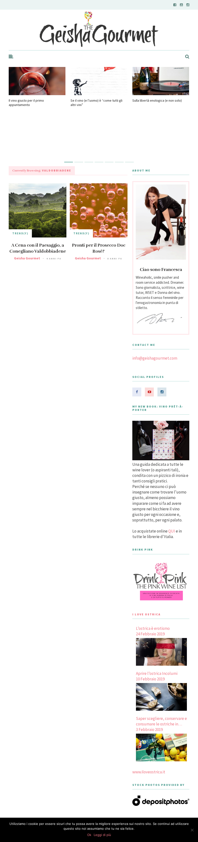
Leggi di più (102, 835)
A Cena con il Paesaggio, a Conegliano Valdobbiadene (37, 248)
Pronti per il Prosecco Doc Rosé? (98, 248)
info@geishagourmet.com (154, 358)
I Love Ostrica (146, 614)
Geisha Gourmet (27, 258)
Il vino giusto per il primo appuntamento (26, 102)
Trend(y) (20, 233)
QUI (171, 531)
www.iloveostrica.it (148, 772)
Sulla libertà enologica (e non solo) (157, 100)
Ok (89, 835)
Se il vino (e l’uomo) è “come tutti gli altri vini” (96, 102)
